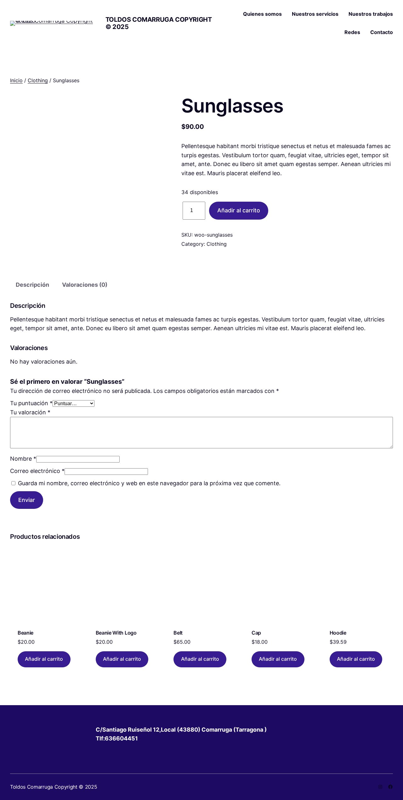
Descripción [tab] (32, 284)
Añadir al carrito (238, 210)
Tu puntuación (31, 403)
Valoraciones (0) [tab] (84, 284)
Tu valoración (30, 412)
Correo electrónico (37, 471)
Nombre (23, 458)
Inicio (16, 80)
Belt (178, 633)
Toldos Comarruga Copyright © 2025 (158, 23)
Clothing (38, 80)
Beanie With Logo (116, 633)
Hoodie (338, 633)
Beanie (25, 633)
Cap (256, 633)
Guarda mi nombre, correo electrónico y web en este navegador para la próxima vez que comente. (149, 483)
